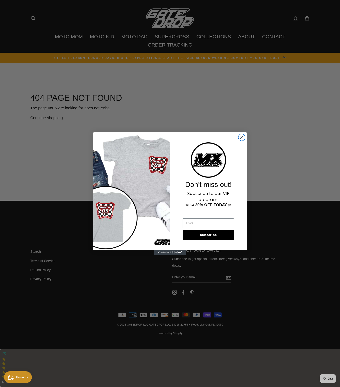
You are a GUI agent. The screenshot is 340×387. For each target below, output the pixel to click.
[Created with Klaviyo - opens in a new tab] (170, 252)
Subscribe (208, 235)
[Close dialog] (241, 137)
